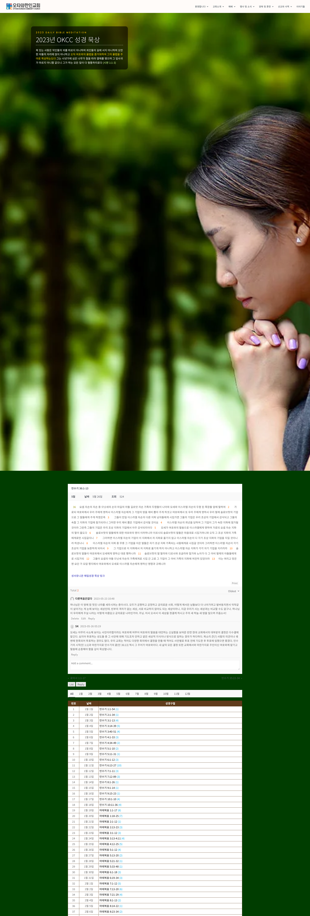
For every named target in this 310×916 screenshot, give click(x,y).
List (71, 684)
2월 (90, 694)
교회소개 (217, 6)
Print (235, 583)
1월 (81, 694)
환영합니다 (200, 6)
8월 (146, 694)
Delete (75, 618)
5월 (118, 694)
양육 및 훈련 (265, 6)
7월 (137, 694)
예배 (230, 6)
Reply (91, 618)
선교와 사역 (283, 6)
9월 (156, 694)
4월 (109, 694)
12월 (187, 694)
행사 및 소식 (246, 6)
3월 (100, 694)
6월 (128, 694)
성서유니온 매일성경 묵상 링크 (88, 576)
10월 (166, 694)
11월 (176, 694)
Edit (83, 618)
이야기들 (300, 6)
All (71, 694)
